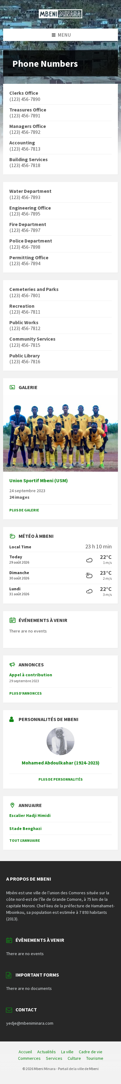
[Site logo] (60, 16)
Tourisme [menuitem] (94, 1058)
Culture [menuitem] (74, 1058)
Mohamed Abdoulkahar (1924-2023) (61, 763)
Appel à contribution (30, 675)
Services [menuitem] (54, 1058)
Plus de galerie (24, 510)
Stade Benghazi (25, 828)
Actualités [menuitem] (46, 1052)
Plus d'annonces (25, 693)
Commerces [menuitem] (29, 1058)
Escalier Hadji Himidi (30, 815)
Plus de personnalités (60, 779)
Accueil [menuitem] (25, 1052)
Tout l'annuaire (24, 840)
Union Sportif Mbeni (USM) (38, 480)
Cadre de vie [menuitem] (90, 1052)
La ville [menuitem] (67, 1052)
